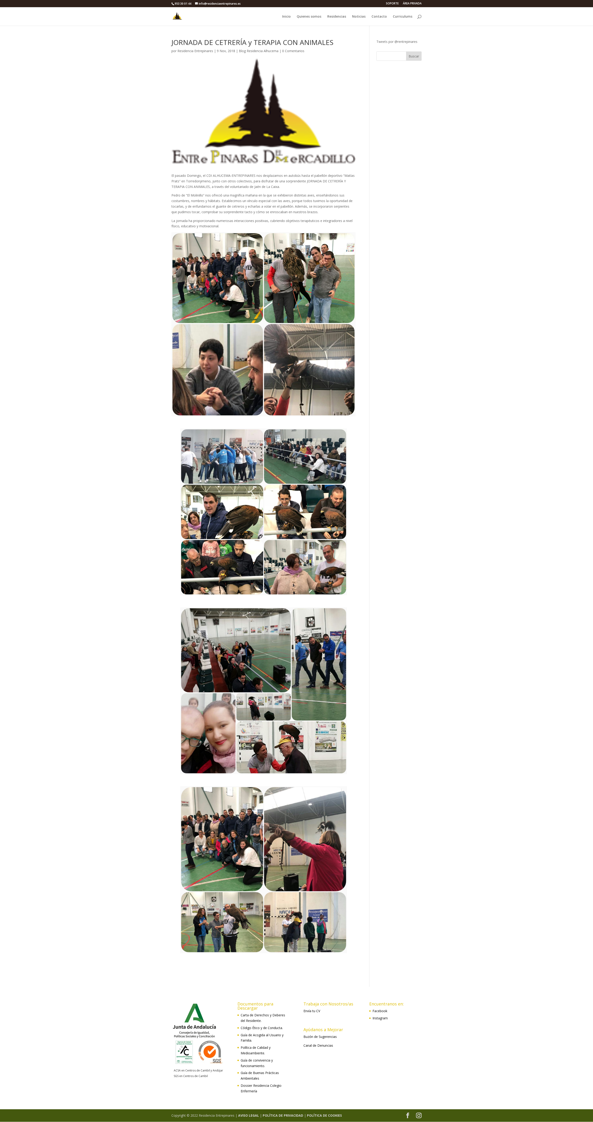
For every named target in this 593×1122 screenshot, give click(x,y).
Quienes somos (309, 17)
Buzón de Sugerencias (320, 1036)
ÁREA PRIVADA (412, 3)
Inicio (286, 17)
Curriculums (402, 17)
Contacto (379, 17)
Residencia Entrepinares (195, 51)
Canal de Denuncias (318, 1045)
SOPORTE (392, 3)
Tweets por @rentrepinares (396, 41)
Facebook (379, 1011)
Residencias (336, 17)
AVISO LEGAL (248, 1115)
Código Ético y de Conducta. (262, 1028)
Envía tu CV (311, 1011)
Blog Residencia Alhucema (258, 51)
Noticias (359, 17)
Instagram (380, 1018)
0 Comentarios (293, 51)
